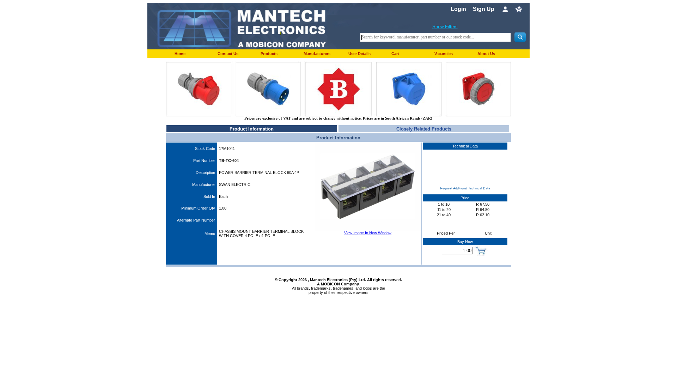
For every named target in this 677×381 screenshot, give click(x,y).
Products (269, 54)
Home (180, 54)
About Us (486, 54)
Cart (395, 54)
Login (458, 9)
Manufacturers (317, 54)
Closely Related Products (423, 129)
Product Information (252, 129)
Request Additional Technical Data (465, 188)
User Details (359, 54)
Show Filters (445, 26)
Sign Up (483, 9)
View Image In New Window (367, 233)
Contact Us (228, 54)
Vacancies (443, 54)
